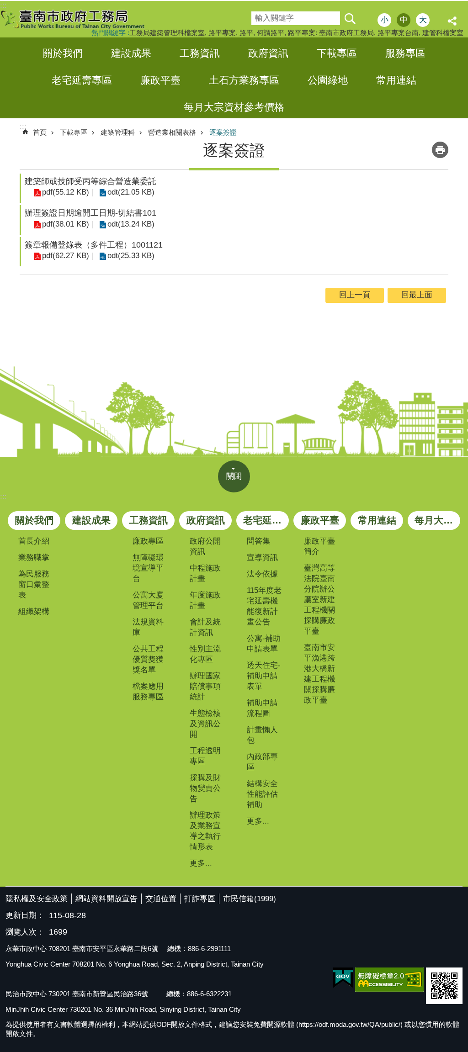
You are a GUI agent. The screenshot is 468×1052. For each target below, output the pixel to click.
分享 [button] (453, 21)
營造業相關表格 (172, 132)
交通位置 (160, 898)
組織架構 (33, 611)
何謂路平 (270, 33)
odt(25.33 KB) (130, 255)
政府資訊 (268, 53)
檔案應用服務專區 (148, 691)
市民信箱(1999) (249, 898)
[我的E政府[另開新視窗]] (343, 978)
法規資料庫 (148, 627)
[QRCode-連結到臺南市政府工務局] (444, 985)
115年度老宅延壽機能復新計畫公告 (264, 606)
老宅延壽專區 (82, 80)
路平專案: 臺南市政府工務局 (331, 33)
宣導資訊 (262, 557)
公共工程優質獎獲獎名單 (148, 659)
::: (3, 496)
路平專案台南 (398, 33)
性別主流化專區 (205, 654)
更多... (201, 863)
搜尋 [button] (349, 18)
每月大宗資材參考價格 (234, 107)
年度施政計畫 (205, 600)
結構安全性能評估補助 (262, 794)
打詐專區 (199, 898)
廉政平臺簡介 (319, 546)
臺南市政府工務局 (80, 19)
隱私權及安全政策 (36, 898)
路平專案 (222, 33)
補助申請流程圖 (262, 708)
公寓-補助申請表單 (264, 643)
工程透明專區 (205, 756)
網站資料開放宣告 (106, 898)
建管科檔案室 (442, 33)
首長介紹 (33, 541)
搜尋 (258, 15)
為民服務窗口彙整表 (33, 584)
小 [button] (384, 20)
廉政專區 (148, 541)
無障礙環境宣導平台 (148, 568)
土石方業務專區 (244, 80)
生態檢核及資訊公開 (205, 724)
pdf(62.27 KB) (65, 255)
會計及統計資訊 (205, 627)
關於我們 (63, 53)
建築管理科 (118, 132)
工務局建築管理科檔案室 (167, 33)
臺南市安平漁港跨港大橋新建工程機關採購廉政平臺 (319, 673)
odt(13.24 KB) (130, 224)
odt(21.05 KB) (130, 192)
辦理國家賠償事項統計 (205, 686)
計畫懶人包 (262, 735)
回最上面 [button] (416, 295)
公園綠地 (328, 80)
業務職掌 (33, 557)
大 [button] (423, 20)
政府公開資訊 (205, 546)
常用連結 (396, 80)
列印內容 (440, 150)
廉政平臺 (160, 80)
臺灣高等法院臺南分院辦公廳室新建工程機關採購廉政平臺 (319, 599)
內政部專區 (262, 762)
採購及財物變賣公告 (205, 788)
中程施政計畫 (205, 573)
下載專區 (337, 53)
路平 (246, 33)
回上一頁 (354, 295)
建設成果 (131, 53)
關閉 (234, 476)
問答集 (258, 541)
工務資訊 (200, 53)
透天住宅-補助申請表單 (264, 676)
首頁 (40, 132)
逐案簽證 (223, 132)
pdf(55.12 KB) (65, 192)
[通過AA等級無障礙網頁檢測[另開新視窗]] (389, 979)
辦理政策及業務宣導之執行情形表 (205, 831)
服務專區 (405, 53)
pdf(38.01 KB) (65, 224)
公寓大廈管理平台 (148, 600)
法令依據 (262, 574)
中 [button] (404, 20)
